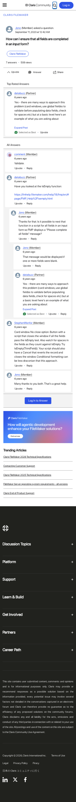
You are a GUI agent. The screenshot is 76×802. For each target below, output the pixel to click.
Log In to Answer (38, 400)
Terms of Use (58, 755)
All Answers (13, 145)
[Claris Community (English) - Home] (38, 5)
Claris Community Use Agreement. (27, 732)
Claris (5, 528)
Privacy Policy (20, 763)
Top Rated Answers (18, 83)
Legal (5, 763)
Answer (37, 72)
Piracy (36, 763)
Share (60, 72)
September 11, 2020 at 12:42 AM (32, 32)
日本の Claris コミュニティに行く (21, 770)
